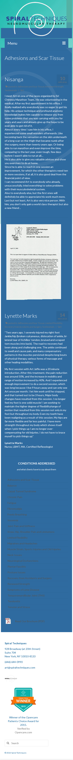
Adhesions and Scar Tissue (31, 86)
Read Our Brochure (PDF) (30, 621)
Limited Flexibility (53, 323)
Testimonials (11, 90)
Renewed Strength (54, 86)
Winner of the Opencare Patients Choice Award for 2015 (23, 721)
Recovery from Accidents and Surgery (23, 327)
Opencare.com (23, 732)
